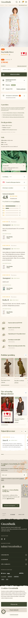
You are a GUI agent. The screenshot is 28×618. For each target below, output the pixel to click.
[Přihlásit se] (19, 1)
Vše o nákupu (11, 329)
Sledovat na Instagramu (9, 505)
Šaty (6, 5)
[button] (25, 431)
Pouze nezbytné (14, 610)
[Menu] (25, 1)
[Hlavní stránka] (6, 2)
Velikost (3, 66)
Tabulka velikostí (21, 66)
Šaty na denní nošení (13, 5)
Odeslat (24, 475)
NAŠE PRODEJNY (12, 341)
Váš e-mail (4, 475)
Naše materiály (12, 347)
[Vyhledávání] (16, 1)
